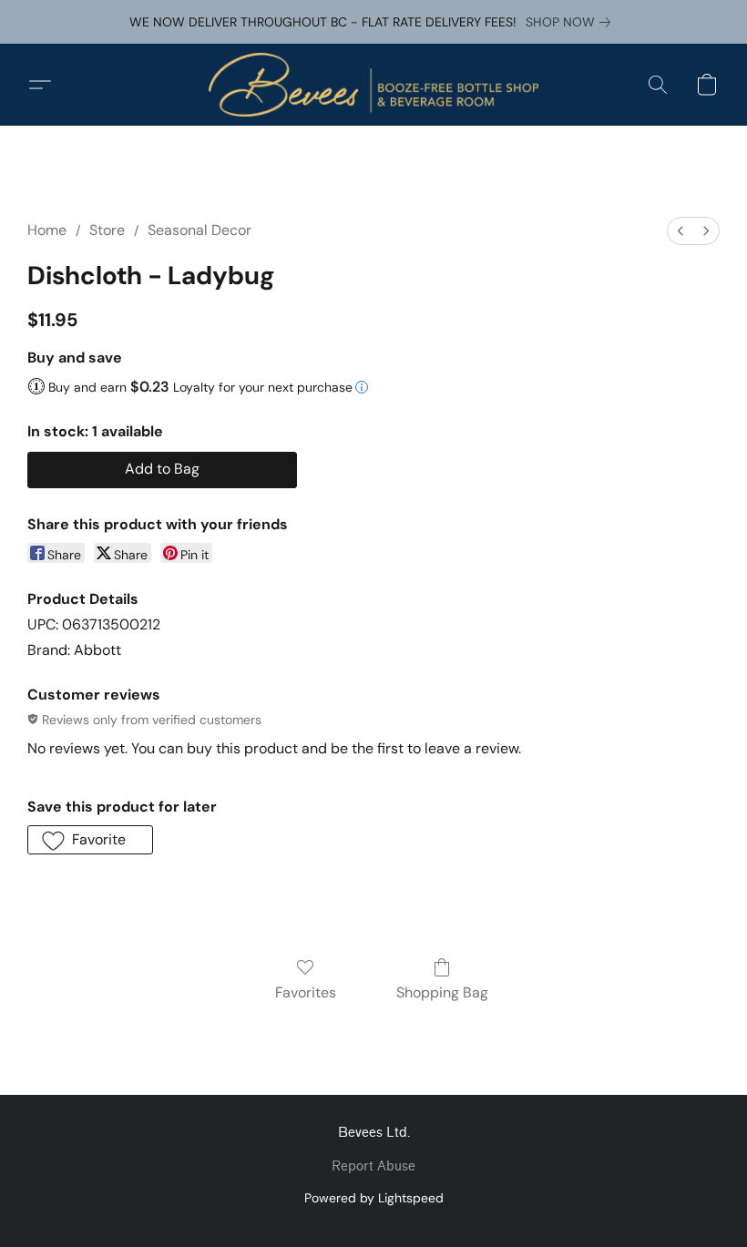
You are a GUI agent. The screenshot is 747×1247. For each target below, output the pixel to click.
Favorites (305, 992)
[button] (373, 85)
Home (47, 230)
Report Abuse (373, 1166)
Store (107, 230)
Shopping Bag (442, 992)
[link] (572, 22)
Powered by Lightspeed (374, 1198)
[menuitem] (680, 231)
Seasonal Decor (199, 230)
